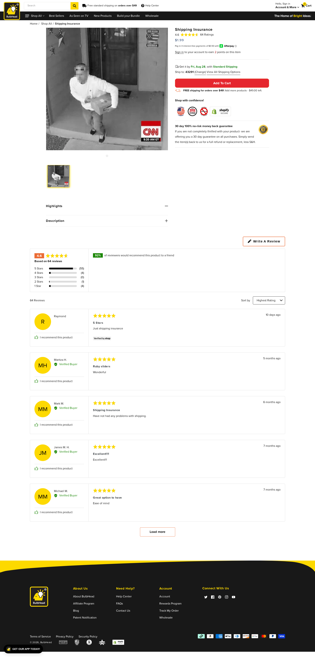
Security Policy (88, 636)
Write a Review (266, 241)
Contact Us (123, 611)
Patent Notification (85, 617)
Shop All (46, 24)
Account (164, 596)
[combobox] (51, 6)
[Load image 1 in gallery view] (58, 176)
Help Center (152, 5)
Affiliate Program (83, 603)
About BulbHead (83, 596)
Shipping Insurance (67, 24)
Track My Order (169, 611)
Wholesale (166, 617)
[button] (34, 15)
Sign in (179, 52)
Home (34, 24)
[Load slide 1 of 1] (107, 156)
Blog (76, 611)
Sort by (245, 300)
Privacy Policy (64, 636)
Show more (157, 531)
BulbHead (46, 642)
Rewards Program (170, 603)
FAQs (119, 603)
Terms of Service (40, 636)
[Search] (75, 6)
